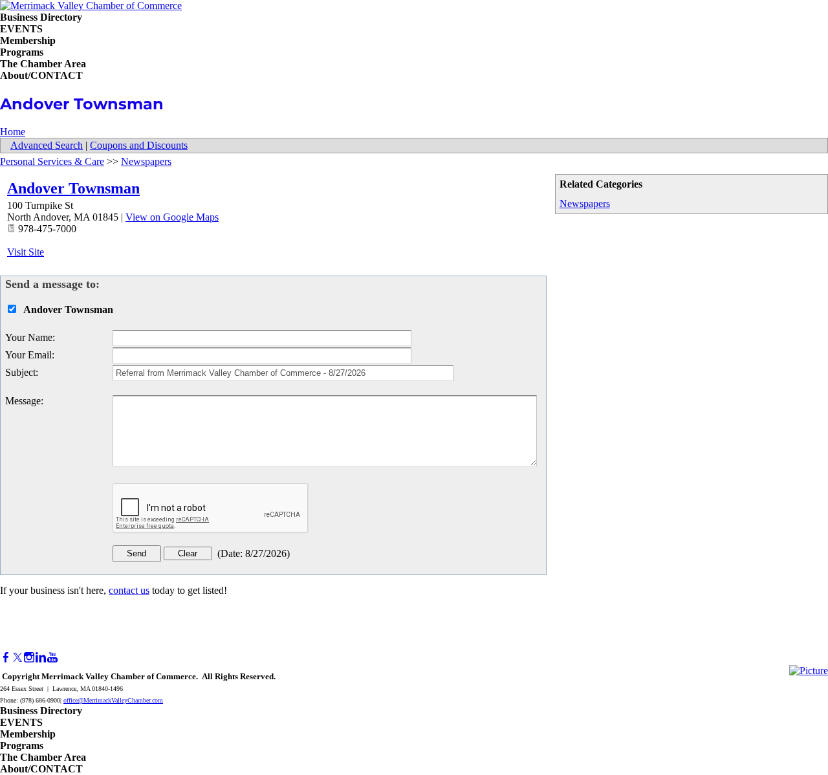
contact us (129, 590)
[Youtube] (52, 657)
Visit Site (25, 251)
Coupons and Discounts (139, 145)
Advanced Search (46, 145)
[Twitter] (17, 657)
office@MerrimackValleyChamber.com (113, 700)
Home (12, 131)
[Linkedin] (41, 657)
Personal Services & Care (52, 161)
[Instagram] (29, 657)
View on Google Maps (172, 217)
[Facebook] (6, 657)
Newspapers (585, 203)
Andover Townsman (73, 188)
